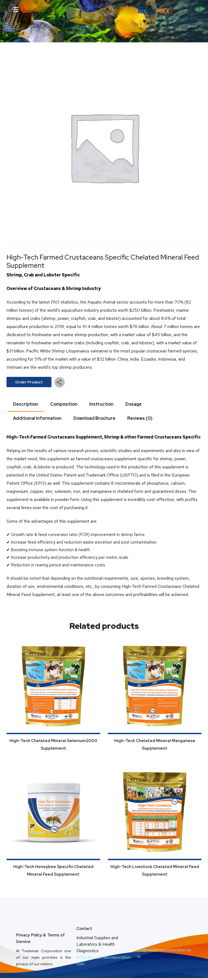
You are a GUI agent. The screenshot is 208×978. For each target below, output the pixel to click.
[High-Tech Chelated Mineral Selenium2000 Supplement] (53, 686)
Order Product (29, 382)
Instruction (101, 404)
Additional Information (37, 418)
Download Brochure (94, 418)
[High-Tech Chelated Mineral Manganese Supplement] (155, 686)
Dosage (133, 404)
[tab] (26, 404)
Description (25, 404)
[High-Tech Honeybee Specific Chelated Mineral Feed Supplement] (53, 812)
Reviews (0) (139, 418)
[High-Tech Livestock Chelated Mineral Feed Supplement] (155, 812)
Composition (63, 404)
